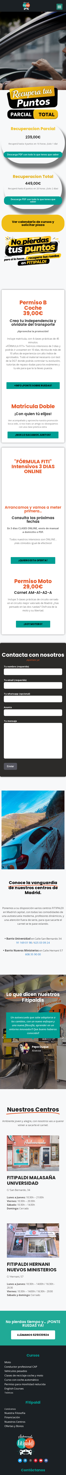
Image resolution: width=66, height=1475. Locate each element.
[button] (59, 7)
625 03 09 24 (42, 942)
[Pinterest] (36, 1461)
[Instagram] (30, 1461)
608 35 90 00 (33, 954)
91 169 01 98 (24, 942)
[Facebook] (46, 1461)
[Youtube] (41, 1461)
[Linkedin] (25, 1461)
